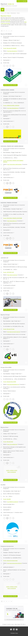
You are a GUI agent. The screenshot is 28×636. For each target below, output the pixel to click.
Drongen (13, 373)
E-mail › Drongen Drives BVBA (9, 381)
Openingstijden (7, 60)
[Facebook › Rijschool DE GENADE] (7, 66)
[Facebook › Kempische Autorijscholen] (7, 579)
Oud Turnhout (11, 96)
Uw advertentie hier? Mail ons (14, 619)
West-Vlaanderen (6, 152)
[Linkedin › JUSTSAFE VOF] (10, 293)
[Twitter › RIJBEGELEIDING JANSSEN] (4, 127)
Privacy (16, 633)
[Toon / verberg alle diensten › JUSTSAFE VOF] (15, 282)
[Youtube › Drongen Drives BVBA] (13, 399)
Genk (9, 433)
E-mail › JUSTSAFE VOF (8, 272)
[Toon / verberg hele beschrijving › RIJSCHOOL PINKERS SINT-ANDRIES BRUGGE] (15, 169)
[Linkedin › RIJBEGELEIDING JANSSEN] (10, 127)
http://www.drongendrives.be (13, 384)
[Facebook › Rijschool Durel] (7, 463)
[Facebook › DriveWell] (7, 518)
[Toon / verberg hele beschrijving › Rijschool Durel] (15, 447)
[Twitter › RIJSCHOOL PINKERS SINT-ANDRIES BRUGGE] (4, 183)
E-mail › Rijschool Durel (8, 441)
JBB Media (13, 633)
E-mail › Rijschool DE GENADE (9, 48)
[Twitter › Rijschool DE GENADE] (4, 66)
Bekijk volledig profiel (10, 85)
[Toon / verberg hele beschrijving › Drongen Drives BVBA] (15, 387)
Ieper (12, 321)
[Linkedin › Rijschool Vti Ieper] (10, 349)
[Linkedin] (17, 629)
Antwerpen (5, 40)
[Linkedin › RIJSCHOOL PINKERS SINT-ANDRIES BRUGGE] (10, 183)
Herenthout (11, 552)
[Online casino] (14, 606)
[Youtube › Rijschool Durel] (13, 463)
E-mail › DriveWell (7, 499)
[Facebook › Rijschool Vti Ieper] (7, 349)
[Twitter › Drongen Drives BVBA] (4, 399)
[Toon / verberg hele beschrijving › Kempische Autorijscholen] (15, 567)
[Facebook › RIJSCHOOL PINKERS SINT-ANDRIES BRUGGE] (7, 183)
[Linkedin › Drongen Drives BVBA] (10, 399)
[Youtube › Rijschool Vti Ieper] (13, 349)
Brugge (12, 152)
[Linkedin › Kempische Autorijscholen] (10, 579)
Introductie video (19, 512)
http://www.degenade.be (12, 51)
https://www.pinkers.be (12, 220)
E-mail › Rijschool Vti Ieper (8, 329)
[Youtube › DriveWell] (13, 518)
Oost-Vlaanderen (6, 373)
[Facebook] (14, 629)
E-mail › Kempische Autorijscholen (10, 560)
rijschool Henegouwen (5, 20)
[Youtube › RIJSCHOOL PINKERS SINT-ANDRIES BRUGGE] (13, 183)
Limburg (5, 264)
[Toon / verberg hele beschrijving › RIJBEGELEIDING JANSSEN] (15, 111)
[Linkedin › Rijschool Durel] (10, 463)
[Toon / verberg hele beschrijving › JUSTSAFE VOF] (15, 278)
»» (11, 30)
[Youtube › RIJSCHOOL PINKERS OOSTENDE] (13, 238)
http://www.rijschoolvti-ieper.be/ (13, 331)
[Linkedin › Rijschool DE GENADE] (10, 66)
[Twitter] (11, 629)
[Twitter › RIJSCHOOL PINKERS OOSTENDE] (4, 238)
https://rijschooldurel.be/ (12, 444)
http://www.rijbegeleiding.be (12, 108)
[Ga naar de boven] (26, 85)
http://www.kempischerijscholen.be (14, 563)
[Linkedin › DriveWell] (10, 518)
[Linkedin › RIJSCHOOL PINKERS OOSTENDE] (10, 238)
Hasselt (9, 264)
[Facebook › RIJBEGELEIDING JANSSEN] (7, 127)
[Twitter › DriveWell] (4, 518)
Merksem (11, 40)
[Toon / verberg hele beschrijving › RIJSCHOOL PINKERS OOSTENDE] (15, 224)
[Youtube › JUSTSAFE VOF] (13, 293)
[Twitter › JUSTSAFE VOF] (4, 293)
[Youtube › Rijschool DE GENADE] (13, 66)
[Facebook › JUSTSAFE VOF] (7, 293)
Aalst (12, 491)
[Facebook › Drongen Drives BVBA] (7, 399)
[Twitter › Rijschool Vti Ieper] (4, 349)
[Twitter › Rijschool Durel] (4, 463)
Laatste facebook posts (8, 121)
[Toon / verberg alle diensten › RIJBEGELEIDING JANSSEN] (15, 115)
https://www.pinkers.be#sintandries (14, 164)
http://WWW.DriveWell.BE (12, 501)
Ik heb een (22, 1)
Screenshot (21, 51)
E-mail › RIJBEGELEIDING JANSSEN (11, 105)
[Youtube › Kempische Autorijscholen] (13, 579)
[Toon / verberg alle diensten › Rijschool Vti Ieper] (15, 337)
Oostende (13, 208)
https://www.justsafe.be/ (12, 274)
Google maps (16, 40)
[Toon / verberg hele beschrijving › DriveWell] (15, 504)
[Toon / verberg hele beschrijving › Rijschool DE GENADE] (15, 54)
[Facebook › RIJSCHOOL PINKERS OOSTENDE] (7, 238)
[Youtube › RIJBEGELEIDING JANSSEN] (13, 127)
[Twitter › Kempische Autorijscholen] (4, 579)
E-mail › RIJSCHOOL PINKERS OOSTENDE (12, 218)
